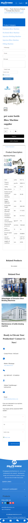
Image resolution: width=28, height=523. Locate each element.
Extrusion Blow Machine (11, 29)
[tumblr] (10, 503)
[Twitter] (8, 503)
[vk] (13, 503)
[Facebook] (3, 503)
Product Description (10, 146)
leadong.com (22, 517)
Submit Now (8, 78)
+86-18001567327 (8, 365)
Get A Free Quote (15, 443)
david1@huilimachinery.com (11, 399)
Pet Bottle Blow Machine (11, 33)
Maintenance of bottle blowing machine (13, 325)
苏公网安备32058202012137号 (14, 514)
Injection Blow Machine (11, 40)
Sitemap (10, 517)
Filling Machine (8, 44)
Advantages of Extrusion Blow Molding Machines (13, 299)
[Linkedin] (5, 503)
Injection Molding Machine (12, 36)
